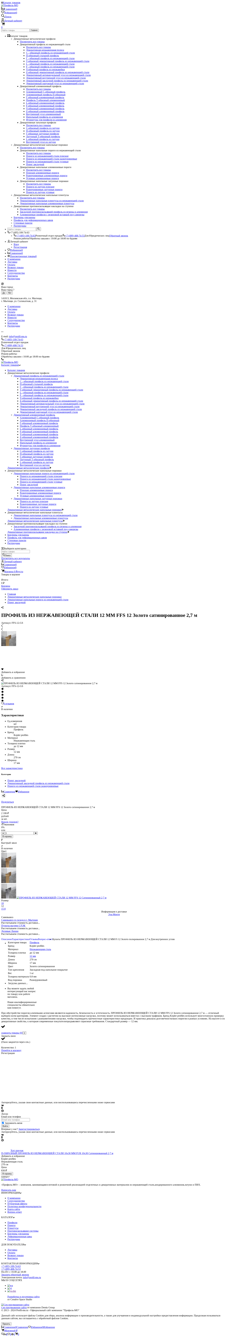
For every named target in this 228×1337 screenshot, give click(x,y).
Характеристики (20, 939)
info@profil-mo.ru (18, 336)
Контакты (12, 275)
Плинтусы (12, 1228)
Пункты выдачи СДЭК (13, 925)
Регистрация (20, 247)
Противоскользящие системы (22, 1231)
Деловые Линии (9, 931)
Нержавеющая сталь (40, 949)
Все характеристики (12, 768)
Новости (12, 270)
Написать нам (8, 1190)
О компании (13, 259)
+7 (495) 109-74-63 (26, 235)
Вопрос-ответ (45, 939)
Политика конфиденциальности (24, 1206)
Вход (16, 244)
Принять (6, 1324)
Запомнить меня (13, 1123)
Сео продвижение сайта (14, 1307)
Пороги (11, 1225)
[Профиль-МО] (9, 1179)
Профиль (34, 942)
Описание (6, 939)
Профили (12, 1222)
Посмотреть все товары (32, 41)
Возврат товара (15, 267)
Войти (5, 1126)
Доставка (12, 262)
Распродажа (13, 278)
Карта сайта (13, 1209)
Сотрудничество (16, 273)
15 (2, 909)
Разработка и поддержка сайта (23, 1296)
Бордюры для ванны (18, 1233)
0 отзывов (9, 703)
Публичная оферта (17, 1203)
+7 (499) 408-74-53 (75, 235)
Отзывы (33, 939)
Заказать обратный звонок (15, 1274)
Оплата (11, 264)
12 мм (33, 956)
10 (2, 903)
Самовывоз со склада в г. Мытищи (19, 920)
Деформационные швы (19, 1236)
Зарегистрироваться (29, 1129)
